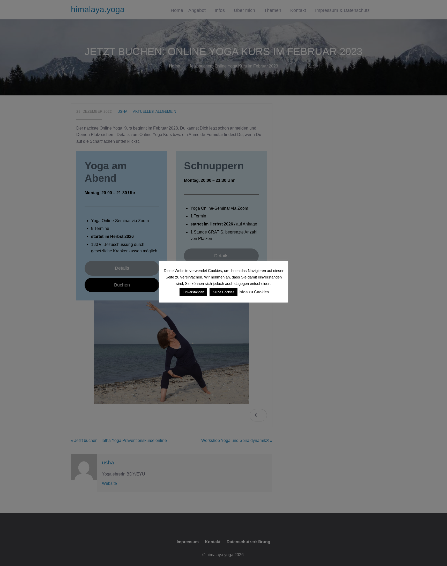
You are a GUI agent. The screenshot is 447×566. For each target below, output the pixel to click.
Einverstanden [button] (193, 292)
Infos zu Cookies (254, 292)
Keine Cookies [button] (223, 292)
